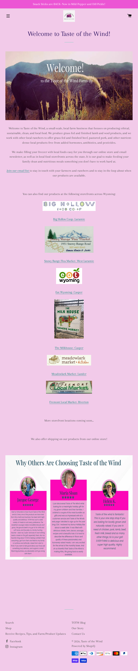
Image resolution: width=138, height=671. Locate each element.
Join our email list (18, 170)
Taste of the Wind (92, 641)
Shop (8, 628)
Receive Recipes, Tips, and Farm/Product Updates (35, 633)
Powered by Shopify (83, 646)
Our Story (78, 628)
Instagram (16, 646)
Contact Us (78, 633)
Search (9, 622)
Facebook (15, 641)
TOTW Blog (79, 622)
